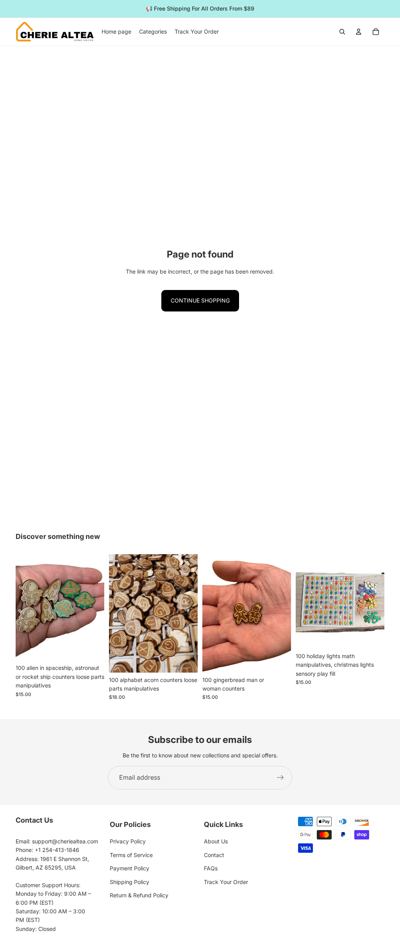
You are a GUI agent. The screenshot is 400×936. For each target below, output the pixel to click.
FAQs (211, 868)
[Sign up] (280, 778)
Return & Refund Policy (139, 895)
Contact (214, 855)
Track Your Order (226, 882)
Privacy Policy (128, 841)
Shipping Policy (129, 882)
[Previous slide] (117, 613)
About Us (216, 841)
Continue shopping (200, 300)
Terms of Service (131, 855)
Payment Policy (129, 868)
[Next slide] (189, 613)
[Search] (342, 31)
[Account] (358, 31)
